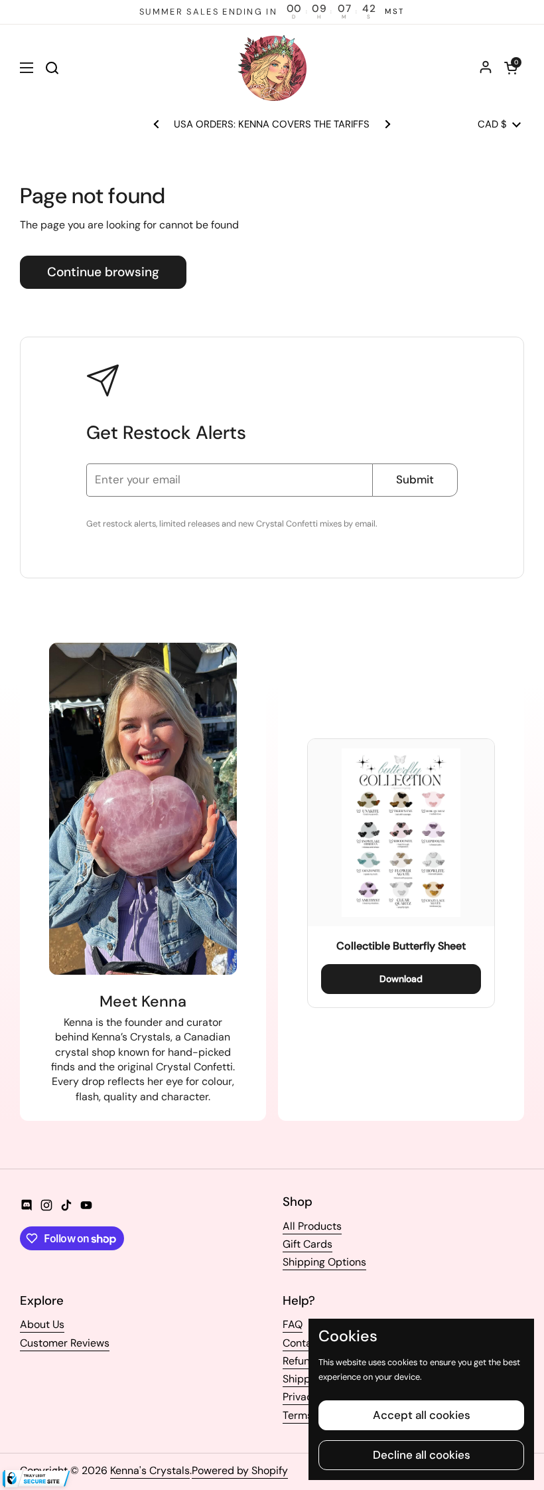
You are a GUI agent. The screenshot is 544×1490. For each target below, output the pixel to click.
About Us (42, 1324)
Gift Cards (307, 1244)
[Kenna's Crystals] (272, 68)
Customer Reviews (64, 1343)
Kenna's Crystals (150, 1470)
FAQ (293, 1324)
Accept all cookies (421, 1415)
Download (401, 979)
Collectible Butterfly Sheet (401, 946)
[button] (511, 67)
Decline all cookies (421, 1455)
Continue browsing (103, 272)
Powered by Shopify (240, 1470)
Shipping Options (324, 1262)
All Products (312, 1226)
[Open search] (51, 67)
